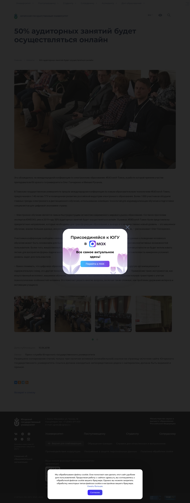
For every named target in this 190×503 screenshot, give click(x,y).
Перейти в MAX (95, 264)
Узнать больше (94, 486)
